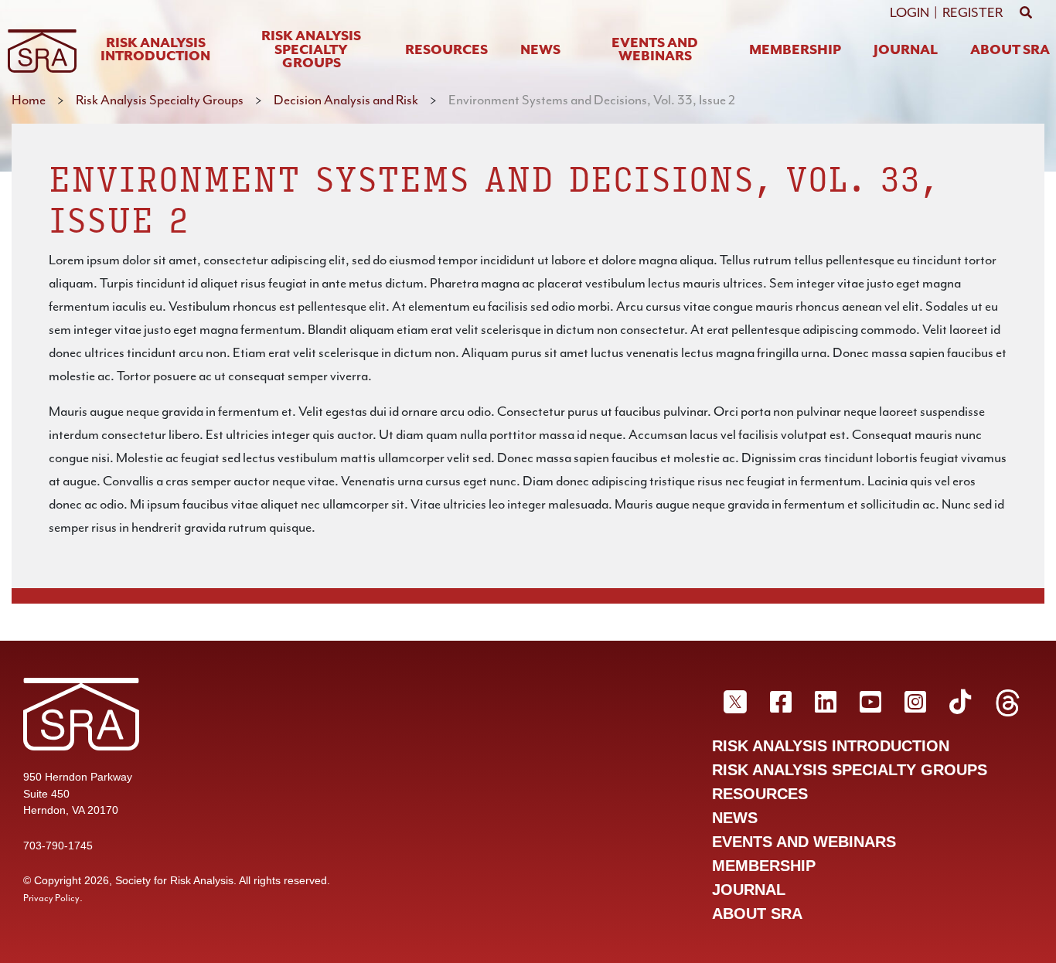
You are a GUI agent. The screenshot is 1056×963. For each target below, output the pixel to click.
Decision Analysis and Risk (346, 99)
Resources (446, 50)
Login (909, 12)
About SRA (1010, 50)
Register (972, 12)
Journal (906, 50)
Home (29, 99)
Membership (795, 50)
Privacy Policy (51, 898)
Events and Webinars (654, 50)
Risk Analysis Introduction (155, 50)
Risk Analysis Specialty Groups (311, 50)
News (540, 50)
